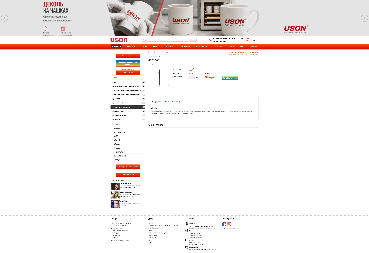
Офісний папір (128, 56)
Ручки (116, 78)
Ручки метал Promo (128, 103)
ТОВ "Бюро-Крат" (154, 228)
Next (364, 18)
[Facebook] (224, 224)
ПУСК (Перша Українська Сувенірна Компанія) (163, 225)
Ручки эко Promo (128, 111)
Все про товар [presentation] (157, 102)
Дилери (151, 219)
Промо (117, 144)
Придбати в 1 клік (230, 78)
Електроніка (120, 156)
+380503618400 (124, 203)
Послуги (117, 160)
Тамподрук (115, 233)
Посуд (117, 140)
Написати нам (128, 175)
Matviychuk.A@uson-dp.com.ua (127, 196)
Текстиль (118, 152)
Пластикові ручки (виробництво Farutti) (128, 90)
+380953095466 (124, 185)
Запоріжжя (152, 240)
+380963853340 (124, 194)
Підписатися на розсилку (230, 228)
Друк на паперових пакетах (120, 240)
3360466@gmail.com (125, 205)
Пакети (117, 128)
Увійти (255, 40)
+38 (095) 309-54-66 (220, 38)
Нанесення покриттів (118, 225)
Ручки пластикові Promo (128, 107)
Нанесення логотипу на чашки (121, 223)
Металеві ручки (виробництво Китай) (128, 86)
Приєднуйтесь (228, 219)
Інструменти (120, 132)
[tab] (156, 101)
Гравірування (115, 235)
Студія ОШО (152, 237)
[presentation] (167, 102)
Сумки (117, 148)
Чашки (117, 124)
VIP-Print (151, 223)
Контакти (189, 219)
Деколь (113, 237)
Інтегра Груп (152, 235)
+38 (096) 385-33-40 (236, 38)
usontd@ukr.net (194, 242)
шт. (197, 77)
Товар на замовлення (129, 166)
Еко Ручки (128, 119)
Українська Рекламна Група (157, 233)
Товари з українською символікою (128, 63)
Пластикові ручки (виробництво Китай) (128, 95)
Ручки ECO (128, 99)
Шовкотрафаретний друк (119, 230)
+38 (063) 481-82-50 (220, 42)
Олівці (128, 82)
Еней (150, 230)
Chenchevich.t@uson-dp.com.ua (127, 187)
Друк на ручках (116, 228)
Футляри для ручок (128, 115)
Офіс (116, 136)
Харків (150, 245)
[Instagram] (229, 224)
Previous (4, 18)
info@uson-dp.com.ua (196, 244)
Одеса (150, 242)
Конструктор (128, 72)
